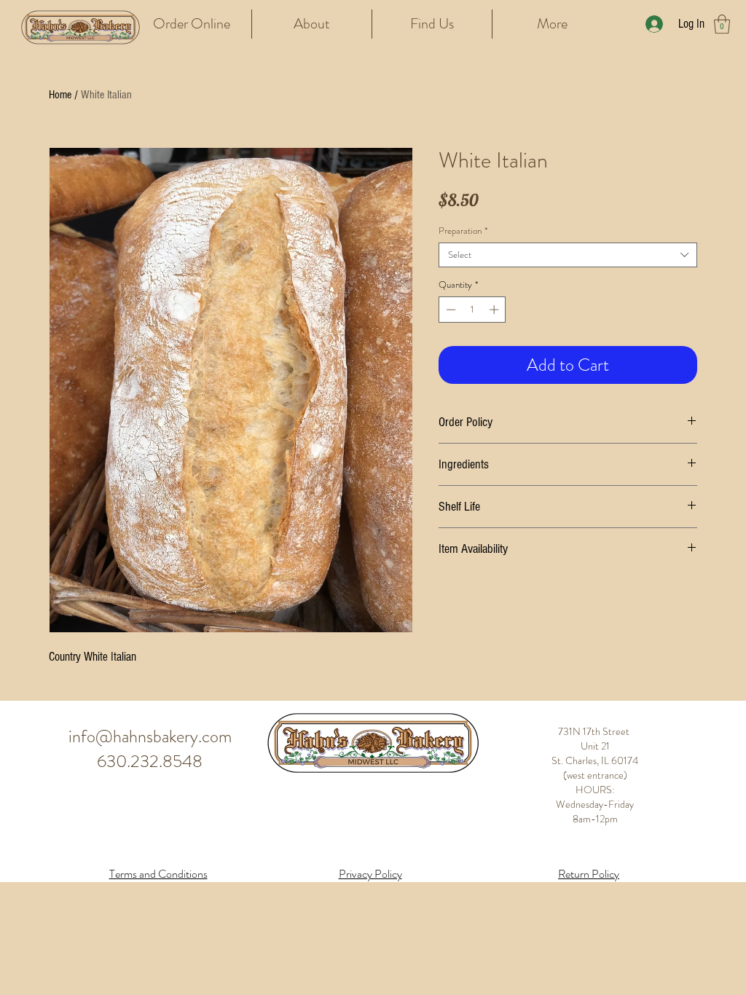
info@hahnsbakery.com (150, 736)
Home (60, 94)
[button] (722, 24)
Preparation (463, 231)
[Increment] (495, 309)
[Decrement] (449, 309)
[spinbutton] (472, 309)
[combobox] (568, 255)
